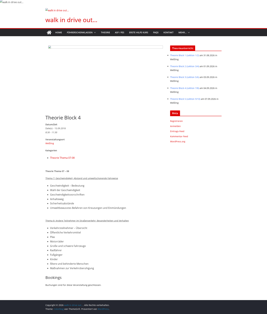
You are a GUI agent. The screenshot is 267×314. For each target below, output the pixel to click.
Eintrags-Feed (177, 131)
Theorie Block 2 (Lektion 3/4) (184, 66)
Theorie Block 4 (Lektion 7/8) (184, 88)
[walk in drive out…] (49, 32)
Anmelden (175, 126)
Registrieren (176, 121)
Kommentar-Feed (179, 136)
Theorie (105, 32)
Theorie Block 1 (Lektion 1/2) (184, 55)
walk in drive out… (71, 19)
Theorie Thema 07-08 (62, 157)
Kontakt (168, 32)
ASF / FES (119, 32)
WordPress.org (177, 141)
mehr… (182, 32)
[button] (94, 32)
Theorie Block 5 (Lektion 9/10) (185, 98)
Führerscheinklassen (80, 32)
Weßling (49, 143)
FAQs (156, 32)
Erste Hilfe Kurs (138, 32)
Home (58, 32)
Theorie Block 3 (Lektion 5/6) (184, 77)
